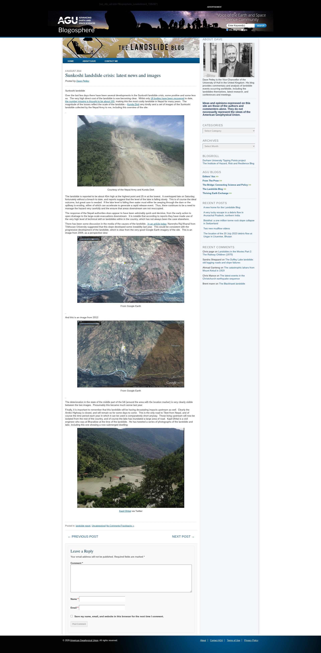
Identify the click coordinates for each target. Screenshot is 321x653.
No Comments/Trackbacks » (120, 526)
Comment (77, 563)
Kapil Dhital (125, 511)
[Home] (76, 24)
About (203, 640)
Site (245, 30)
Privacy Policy (251, 640)
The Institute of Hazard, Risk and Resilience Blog (228, 163)
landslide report (83, 526)
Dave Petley (82, 81)
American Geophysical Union (84, 640)
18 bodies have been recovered (167, 98)
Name (74, 599)
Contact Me (111, 61)
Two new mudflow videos (216, 228)
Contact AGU (216, 640)
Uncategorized (99, 526)
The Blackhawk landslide (232, 283)
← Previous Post (83, 536)
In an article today (156, 223)
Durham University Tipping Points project (224, 160)
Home (71, 61)
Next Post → (183, 536)
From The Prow (212, 180)
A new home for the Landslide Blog (221, 207)
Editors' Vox (211, 176)
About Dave (89, 61)
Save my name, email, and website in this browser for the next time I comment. (119, 616)
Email (74, 607)
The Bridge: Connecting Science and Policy (227, 185)
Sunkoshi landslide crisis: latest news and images (113, 75)
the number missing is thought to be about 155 (90, 101)
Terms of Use (233, 640)
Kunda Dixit (133, 104)
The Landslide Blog (214, 189)
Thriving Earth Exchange (217, 193)
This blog (233, 30)
